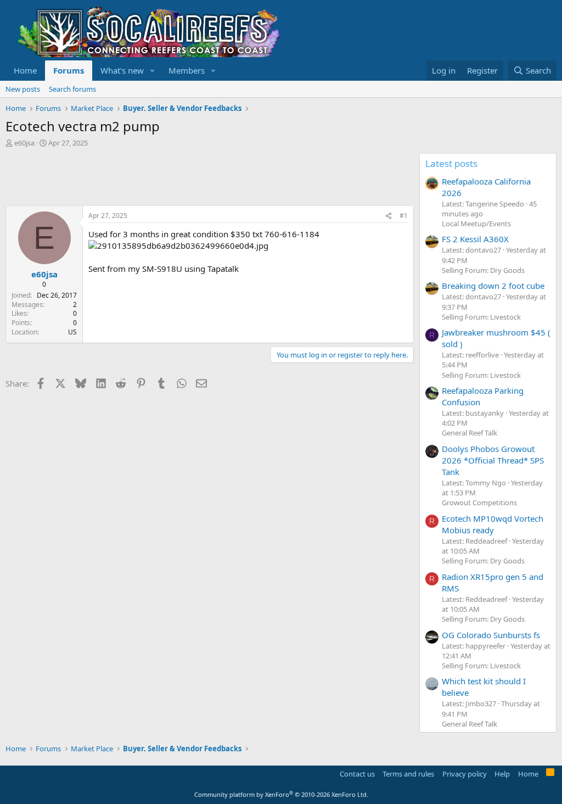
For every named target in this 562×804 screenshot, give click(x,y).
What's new (122, 70)
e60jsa (24, 143)
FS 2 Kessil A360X (475, 238)
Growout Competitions (479, 502)
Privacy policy (464, 774)
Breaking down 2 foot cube (493, 285)
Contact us (357, 774)
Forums (68, 70)
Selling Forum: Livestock (481, 317)
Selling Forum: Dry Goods (483, 270)
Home (25, 70)
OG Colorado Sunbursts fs (491, 634)
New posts (22, 89)
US (72, 332)
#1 (404, 215)
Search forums (72, 89)
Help (502, 774)
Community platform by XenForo (281, 794)
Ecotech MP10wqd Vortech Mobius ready (492, 524)
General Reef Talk (469, 433)
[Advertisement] (205, 178)
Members (186, 70)
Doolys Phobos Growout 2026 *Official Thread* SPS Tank (493, 460)
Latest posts (451, 163)
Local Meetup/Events (476, 223)
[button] (152, 70)
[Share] (388, 216)
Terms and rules (408, 774)
